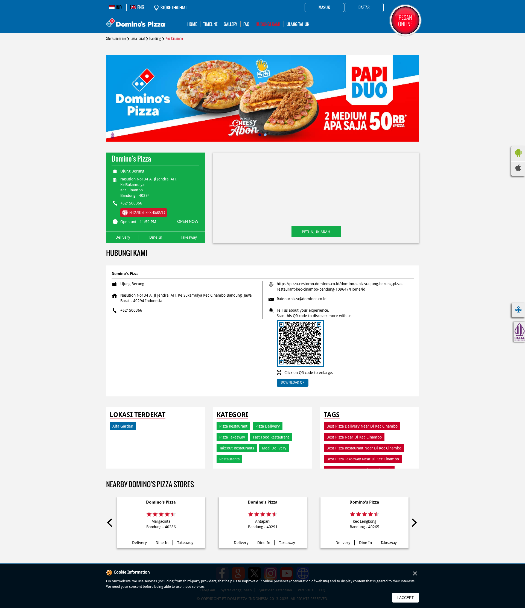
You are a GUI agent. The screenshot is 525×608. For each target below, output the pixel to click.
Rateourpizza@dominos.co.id (301, 299)
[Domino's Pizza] (135, 23)
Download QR (292, 382)
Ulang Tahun (298, 24)
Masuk (324, 7)
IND (118, 7)
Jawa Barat (137, 38)
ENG (140, 7)
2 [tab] (265, 134)
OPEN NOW (187, 221)
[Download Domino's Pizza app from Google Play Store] (518, 158)
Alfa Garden (122, 426)
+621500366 (131, 203)
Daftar (364, 7)
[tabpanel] (262, 98)
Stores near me (116, 38)
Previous (111, 524)
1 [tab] (259, 134)
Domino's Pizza (161, 502)
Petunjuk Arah (316, 232)
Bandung (155, 38)
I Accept (405, 598)
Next (414, 524)
